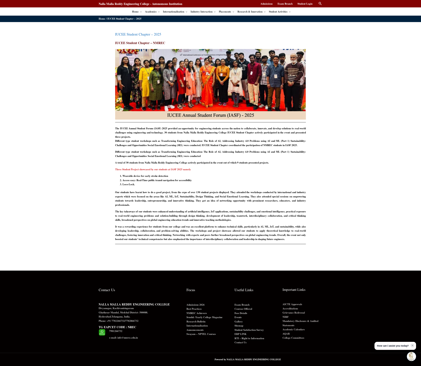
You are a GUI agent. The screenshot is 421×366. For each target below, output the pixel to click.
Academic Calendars (294, 329)
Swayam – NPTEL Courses (201, 334)
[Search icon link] (320, 4)
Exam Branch (242, 304)
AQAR (286, 333)
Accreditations (290, 308)
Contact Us (241, 342)
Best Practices (194, 309)
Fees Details (241, 313)
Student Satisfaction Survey (249, 330)
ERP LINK (241, 334)
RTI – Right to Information (249, 338)
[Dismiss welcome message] (412, 345)
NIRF (286, 317)
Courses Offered (243, 309)
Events (238, 317)
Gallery (239, 321)
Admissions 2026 (195, 304)
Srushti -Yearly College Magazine (204, 317)
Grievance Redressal (294, 312)
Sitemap (239, 325)
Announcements (195, 330)
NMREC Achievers (196, 313)
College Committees (293, 338)
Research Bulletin (195, 321)
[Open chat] (411, 356)
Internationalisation (197, 325)
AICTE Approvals (292, 304)
